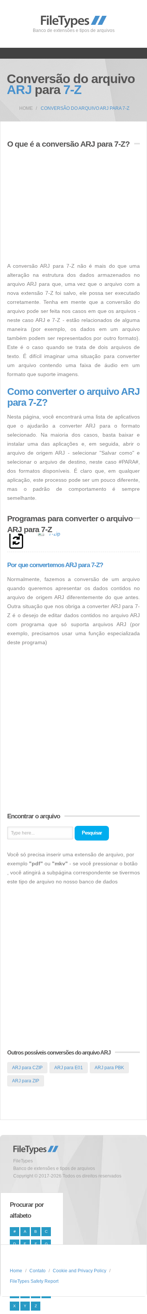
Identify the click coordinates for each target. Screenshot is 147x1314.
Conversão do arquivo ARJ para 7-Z (85, 108)
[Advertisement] (70, 206)
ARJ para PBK (109, 1067)
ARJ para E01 (68, 1067)
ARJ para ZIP (25, 1080)
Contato (37, 1270)
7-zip (54, 534)
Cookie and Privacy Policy (79, 1270)
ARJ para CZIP (27, 1067)
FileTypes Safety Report (34, 1281)
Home (26, 108)
